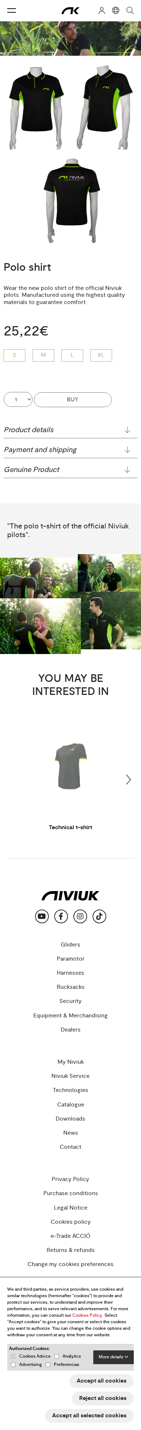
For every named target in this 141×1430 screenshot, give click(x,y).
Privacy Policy (70, 1179)
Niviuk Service (70, 1076)
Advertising (30, 1364)
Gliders (70, 944)
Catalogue (70, 1104)
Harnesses (70, 973)
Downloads (70, 1118)
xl (101, 355)
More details (111, 1357)
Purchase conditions (70, 1193)
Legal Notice (70, 1208)
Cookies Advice (35, 1356)
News (70, 1133)
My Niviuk (70, 1062)
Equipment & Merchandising (70, 1015)
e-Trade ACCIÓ (70, 1236)
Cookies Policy (87, 1315)
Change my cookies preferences (70, 1264)
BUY (72, 399)
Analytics (72, 1356)
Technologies (70, 1090)
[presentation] (128, 778)
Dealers (71, 1029)
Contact (70, 1147)
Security (70, 1001)
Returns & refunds (71, 1250)
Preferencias (66, 1364)
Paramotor (71, 959)
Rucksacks (71, 987)
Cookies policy (71, 1222)
